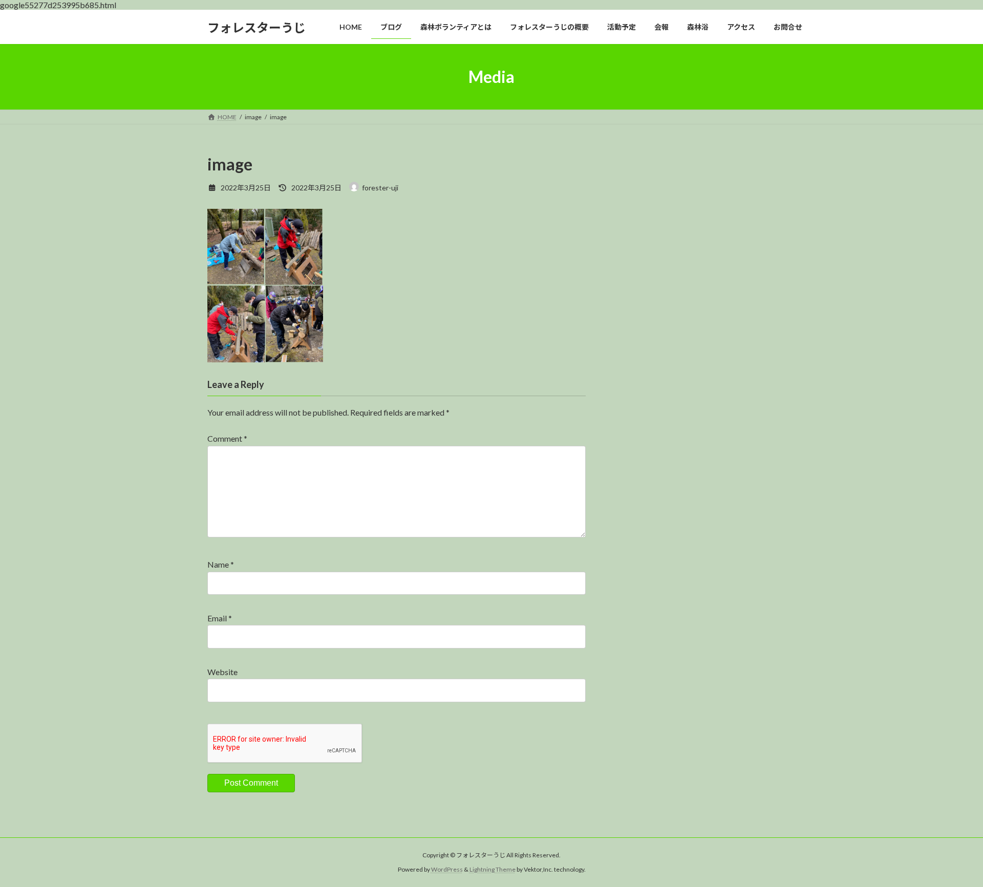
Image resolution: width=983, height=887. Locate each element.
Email (219, 618)
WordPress (447, 869)
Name (220, 564)
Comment (227, 438)
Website (222, 672)
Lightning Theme (492, 869)
